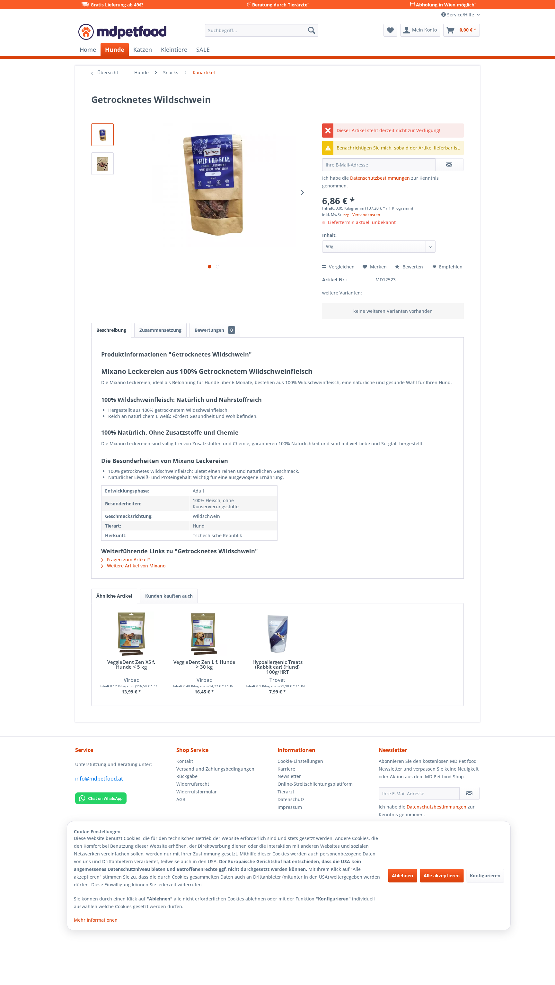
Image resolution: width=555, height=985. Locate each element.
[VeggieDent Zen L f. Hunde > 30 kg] (204, 633)
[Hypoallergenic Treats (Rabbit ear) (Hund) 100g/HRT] (277, 633)
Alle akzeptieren (442, 875)
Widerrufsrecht (192, 784)
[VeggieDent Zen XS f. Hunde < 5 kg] (131, 633)
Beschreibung (111, 330)
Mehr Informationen (96, 920)
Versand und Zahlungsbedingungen (215, 769)
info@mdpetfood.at (99, 778)
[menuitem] (261, 30)
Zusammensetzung (160, 330)
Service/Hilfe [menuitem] (460, 15)
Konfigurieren (485, 875)
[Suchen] (311, 30)
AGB (180, 799)
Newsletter (289, 776)
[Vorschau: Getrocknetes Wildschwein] (102, 134)
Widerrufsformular (196, 792)
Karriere (286, 769)
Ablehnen (402, 875)
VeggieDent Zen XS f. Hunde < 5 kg (131, 665)
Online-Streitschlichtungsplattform (315, 784)
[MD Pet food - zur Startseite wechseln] (122, 32)
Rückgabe (187, 776)
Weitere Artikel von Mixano (135, 566)
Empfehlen (450, 267)
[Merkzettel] (390, 30)
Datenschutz (291, 799)
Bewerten (412, 267)
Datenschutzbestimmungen (380, 178)
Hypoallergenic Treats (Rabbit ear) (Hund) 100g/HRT (277, 667)
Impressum (290, 807)
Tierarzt (286, 792)
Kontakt (184, 761)
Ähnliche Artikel (114, 596)
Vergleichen (341, 267)
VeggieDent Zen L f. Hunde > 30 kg (204, 665)
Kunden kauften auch (169, 596)
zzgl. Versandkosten (361, 214)
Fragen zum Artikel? (128, 559)
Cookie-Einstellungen (300, 761)
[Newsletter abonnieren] (469, 793)
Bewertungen (214, 330)
